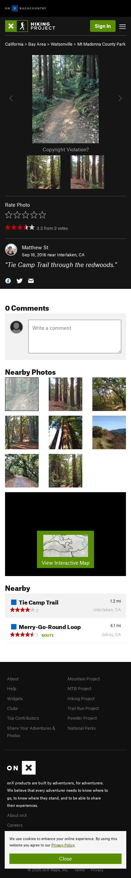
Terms (79, 869)
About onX (17, 815)
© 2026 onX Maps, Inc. (48, 869)
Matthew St (35, 247)
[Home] (33, 26)
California (14, 44)
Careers (15, 825)
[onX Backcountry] (25, 8)
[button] (8, 280)
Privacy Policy (63, 845)
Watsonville (62, 44)
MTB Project (79, 688)
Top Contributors (23, 718)
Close (65, 859)
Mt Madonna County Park (101, 44)
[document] (65, 850)
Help (11, 688)
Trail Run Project (83, 708)
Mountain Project (84, 678)
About (12, 678)
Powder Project (82, 718)
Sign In (103, 26)
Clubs (12, 708)
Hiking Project (81, 698)
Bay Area (37, 44)
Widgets (15, 698)
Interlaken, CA (71, 254)
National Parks (82, 728)
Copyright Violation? (66, 149)
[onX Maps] (21, 773)
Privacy (97, 869)
